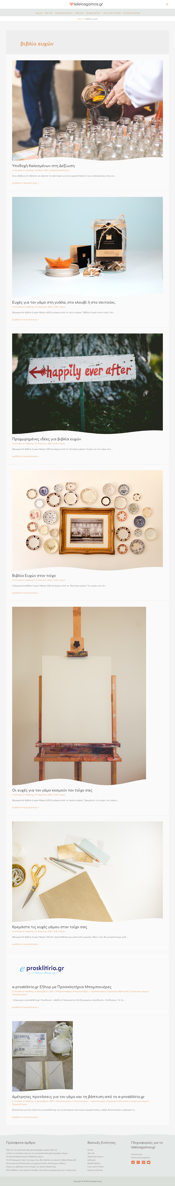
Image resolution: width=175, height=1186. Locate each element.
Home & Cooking (95, 1170)
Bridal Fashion (94, 1163)
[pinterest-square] (144, 1162)
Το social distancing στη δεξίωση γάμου (24, 1156)
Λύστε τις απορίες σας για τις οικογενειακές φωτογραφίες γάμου (37, 1153)
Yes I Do (91, 1153)
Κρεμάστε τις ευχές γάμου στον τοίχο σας (49, 927)
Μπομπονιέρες (63, 991)
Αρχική (80, 19)
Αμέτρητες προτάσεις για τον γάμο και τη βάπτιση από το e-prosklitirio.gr (78, 1097)
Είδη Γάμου (59, 307)
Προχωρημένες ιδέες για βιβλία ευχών (46, 439)
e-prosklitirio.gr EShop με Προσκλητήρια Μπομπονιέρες (62, 987)
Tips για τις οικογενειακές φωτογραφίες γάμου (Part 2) (31, 1150)
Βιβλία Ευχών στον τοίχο (34, 576)
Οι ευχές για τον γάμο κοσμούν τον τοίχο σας (52, 790)
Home (90, 1150)
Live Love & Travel (96, 1166)
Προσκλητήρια (19, 994)
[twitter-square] (149, 1162)
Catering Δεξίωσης (59, 170)
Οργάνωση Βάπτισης (118, 991)
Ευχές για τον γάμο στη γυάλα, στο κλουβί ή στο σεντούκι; (63, 302)
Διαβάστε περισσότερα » (25, 183)
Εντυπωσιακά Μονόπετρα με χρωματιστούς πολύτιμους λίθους (36, 1163)
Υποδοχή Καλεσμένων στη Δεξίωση (43, 166)
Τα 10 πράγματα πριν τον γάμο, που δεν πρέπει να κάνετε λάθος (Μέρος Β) (41, 1160)
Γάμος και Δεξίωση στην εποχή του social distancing (30, 1166)
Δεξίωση (91, 1160)
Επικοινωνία (136, 1154)
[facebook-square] (133, 1162)
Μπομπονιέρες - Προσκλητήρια (89, 991)
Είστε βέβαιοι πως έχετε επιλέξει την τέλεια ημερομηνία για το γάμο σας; (41, 1170)
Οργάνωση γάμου (139, 991)
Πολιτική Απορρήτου (140, 1157)
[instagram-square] (138, 1162)
